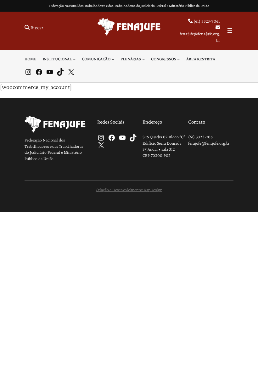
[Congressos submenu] (178, 59)
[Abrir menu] (229, 30)
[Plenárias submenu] (143, 59)
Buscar (37, 27)
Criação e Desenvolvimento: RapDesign (129, 189)
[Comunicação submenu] (113, 59)
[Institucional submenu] (74, 59)
